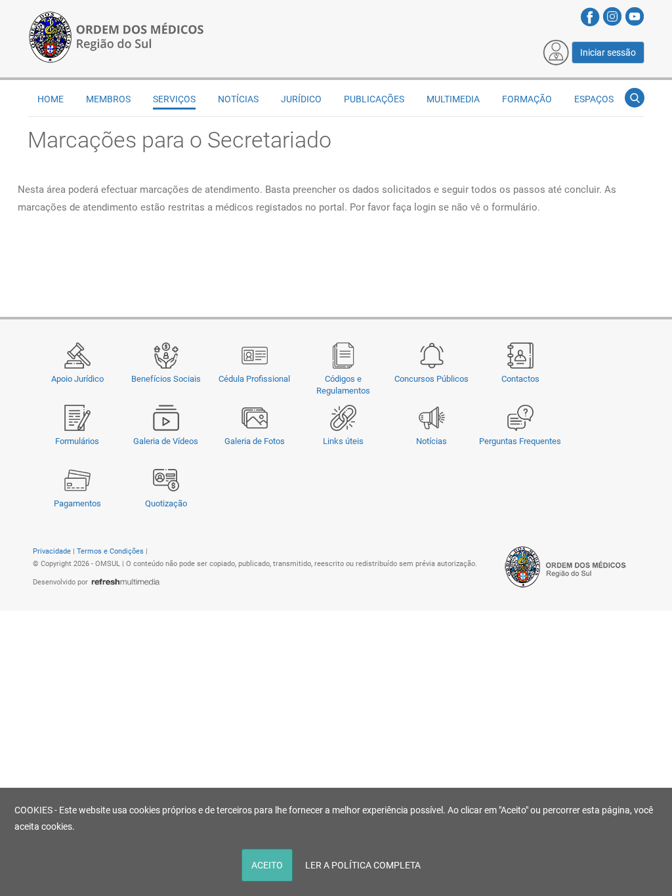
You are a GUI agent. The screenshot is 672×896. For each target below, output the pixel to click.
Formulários (77, 441)
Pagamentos (77, 503)
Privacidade (52, 551)
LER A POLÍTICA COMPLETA (363, 865)
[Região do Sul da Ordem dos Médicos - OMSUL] (116, 35)
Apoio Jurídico (77, 379)
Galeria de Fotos (254, 441)
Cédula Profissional (254, 379)
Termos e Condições (110, 551)
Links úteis (343, 441)
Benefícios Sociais (166, 379)
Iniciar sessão (608, 52)
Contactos (520, 379)
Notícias (431, 441)
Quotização (166, 503)
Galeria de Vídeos (165, 441)
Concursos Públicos (431, 379)
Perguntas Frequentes (520, 441)
